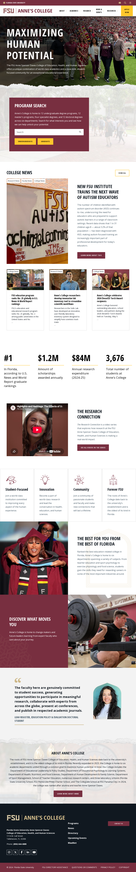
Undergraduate (25, 141)
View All (122, 173)
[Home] (29, 10)
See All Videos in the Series (93, 447)
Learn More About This (91, 255)
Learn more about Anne (68, 794)
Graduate (45, 141)
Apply (80, 132)
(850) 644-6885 (20, 844)
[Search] (125, 2)
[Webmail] (119, 2)
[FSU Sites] (130, 2)
